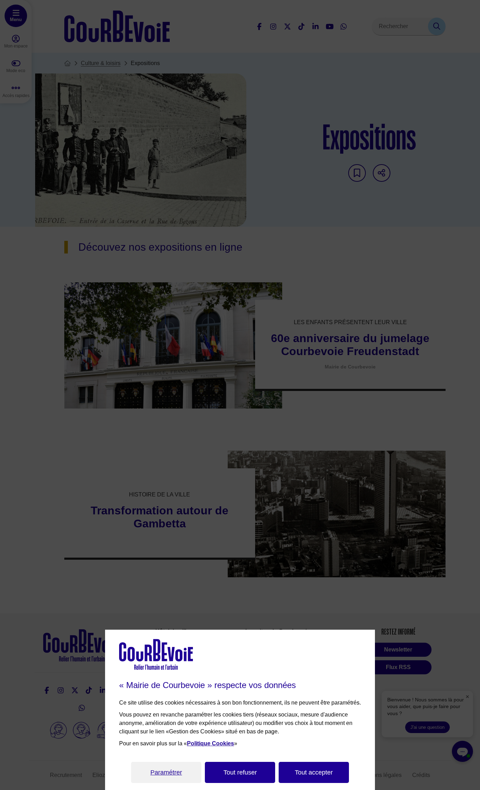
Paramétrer (166, 772)
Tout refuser (240, 772)
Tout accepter (314, 772)
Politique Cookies (210, 743)
